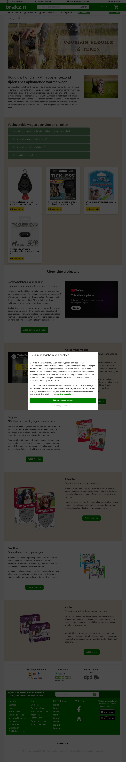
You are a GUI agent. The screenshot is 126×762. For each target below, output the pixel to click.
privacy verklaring (66, 394)
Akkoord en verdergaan (63, 400)
